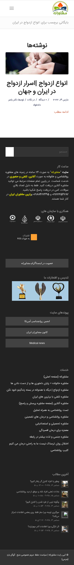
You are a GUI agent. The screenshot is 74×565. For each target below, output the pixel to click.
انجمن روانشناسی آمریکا (37, 321)
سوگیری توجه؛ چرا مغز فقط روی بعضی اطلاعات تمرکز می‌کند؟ (35, 514)
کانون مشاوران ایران (37, 332)
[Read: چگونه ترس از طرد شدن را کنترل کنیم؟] (64, 504)
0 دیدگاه (42, 100)
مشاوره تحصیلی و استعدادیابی (51, 423)
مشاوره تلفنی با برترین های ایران (50, 397)
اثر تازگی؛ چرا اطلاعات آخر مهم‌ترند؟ (43, 527)
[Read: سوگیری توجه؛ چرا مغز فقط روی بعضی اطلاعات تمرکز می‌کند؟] (64, 515)
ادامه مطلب (61, 112)
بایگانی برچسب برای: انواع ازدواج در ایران (40, 22)
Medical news (37, 343)
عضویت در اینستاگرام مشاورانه (37, 263)
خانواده (50, 176)
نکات (29, 100)
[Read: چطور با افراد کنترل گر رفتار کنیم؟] (64, 484)
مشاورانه (55, 172)
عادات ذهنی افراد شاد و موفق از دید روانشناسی (38, 492)
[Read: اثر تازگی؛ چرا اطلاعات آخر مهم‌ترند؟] (64, 529)
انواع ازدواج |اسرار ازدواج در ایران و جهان (37, 88)
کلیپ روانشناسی (59, 450)
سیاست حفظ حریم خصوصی (34, 555)
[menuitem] (18, 8)
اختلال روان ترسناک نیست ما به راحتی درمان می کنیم (38, 443)
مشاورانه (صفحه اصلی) (56, 377)
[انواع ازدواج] (37, 63)
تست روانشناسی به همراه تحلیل (50, 410)
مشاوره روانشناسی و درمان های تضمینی (46, 417)
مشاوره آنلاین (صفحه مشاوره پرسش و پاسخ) (43, 403)
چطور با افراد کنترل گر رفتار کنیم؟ (44, 481)
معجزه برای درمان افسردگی (53, 430)
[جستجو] (18, 8)
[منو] (12, 8)
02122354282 (60, 194)
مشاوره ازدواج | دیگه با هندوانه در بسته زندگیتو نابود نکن (37, 390)
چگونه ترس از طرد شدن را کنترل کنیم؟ (42, 502)
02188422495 (41, 194)
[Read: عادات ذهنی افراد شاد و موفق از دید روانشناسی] (64, 494)
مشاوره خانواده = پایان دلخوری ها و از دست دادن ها (39, 383)
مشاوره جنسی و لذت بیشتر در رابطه (49, 437)
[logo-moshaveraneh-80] (43, 8)
